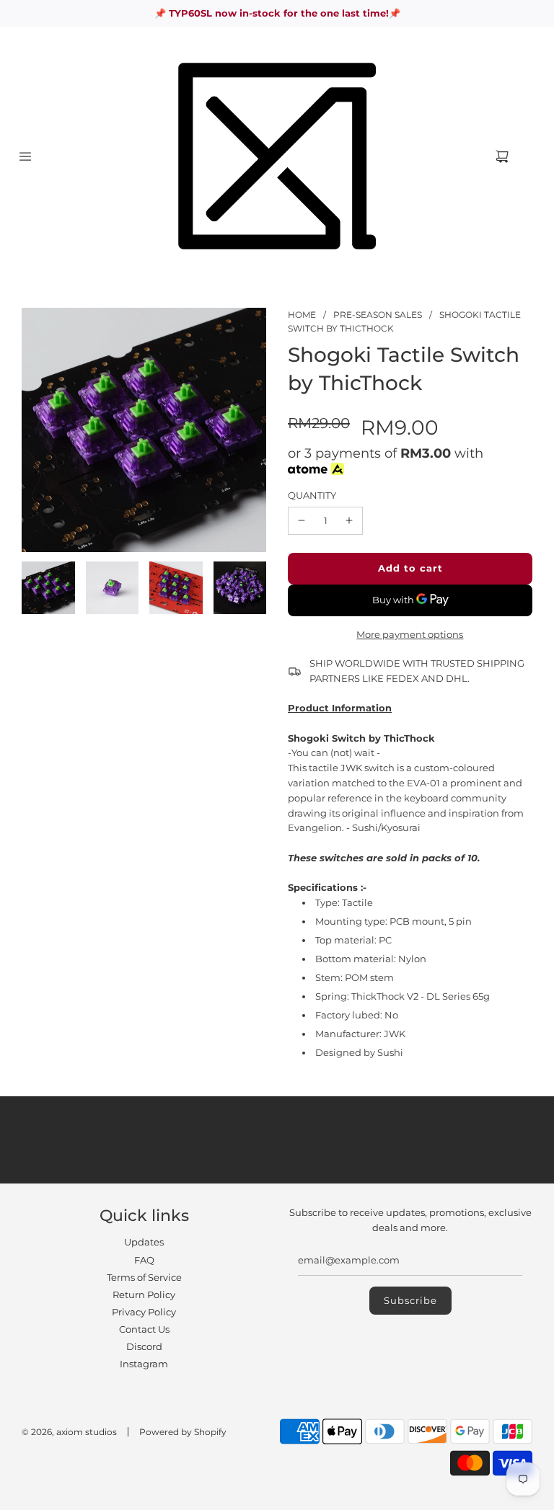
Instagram (144, 1363)
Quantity (312, 495)
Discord (144, 1346)
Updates (144, 1242)
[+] (349, 520)
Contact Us (144, 1329)
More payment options (409, 634)
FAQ (144, 1260)
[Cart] (513, 156)
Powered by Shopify (183, 1431)
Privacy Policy (144, 1312)
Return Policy (144, 1294)
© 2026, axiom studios (69, 1431)
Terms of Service (144, 1277)
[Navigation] (25, 156)
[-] (302, 520)
